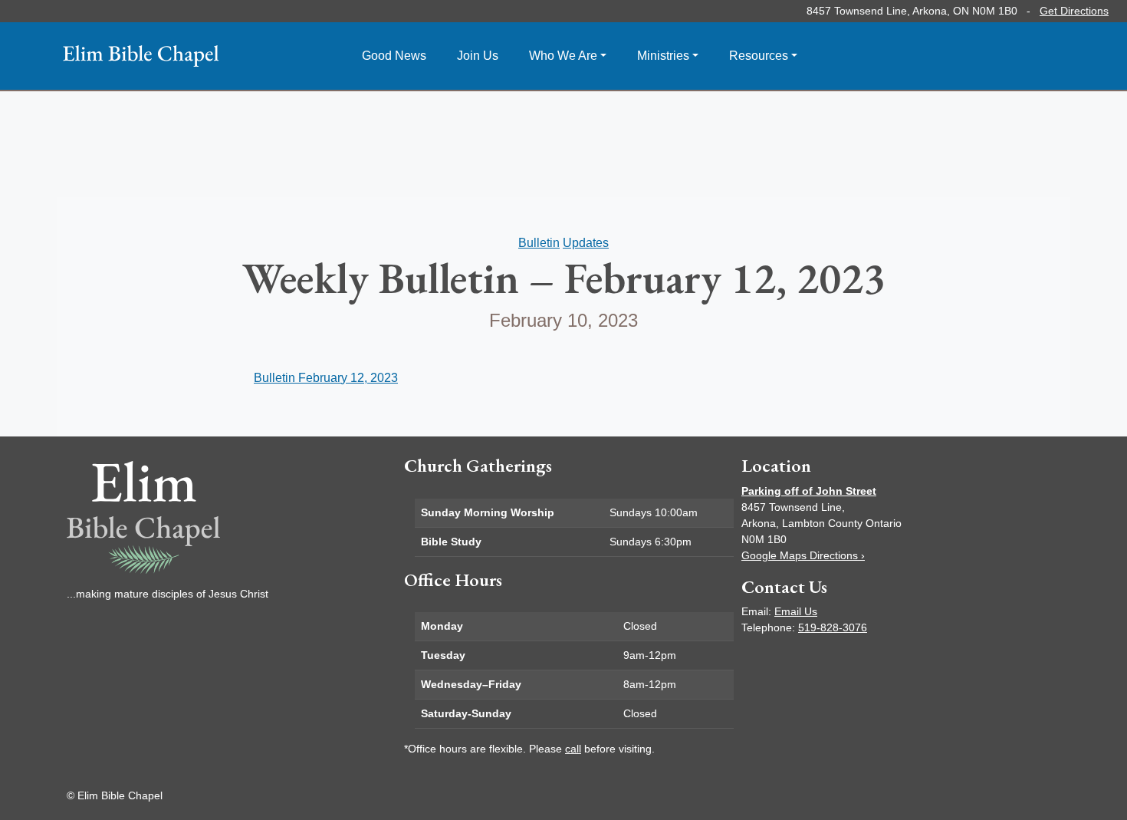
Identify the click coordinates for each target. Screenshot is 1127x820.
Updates (586, 242)
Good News (394, 55)
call (573, 749)
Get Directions (1074, 11)
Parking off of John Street (808, 491)
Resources (758, 55)
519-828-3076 (832, 627)
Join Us (477, 55)
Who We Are (563, 55)
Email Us (795, 611)
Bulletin (539, 242)
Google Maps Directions (803, 555)
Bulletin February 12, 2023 (326, 377)
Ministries (663, 55)
